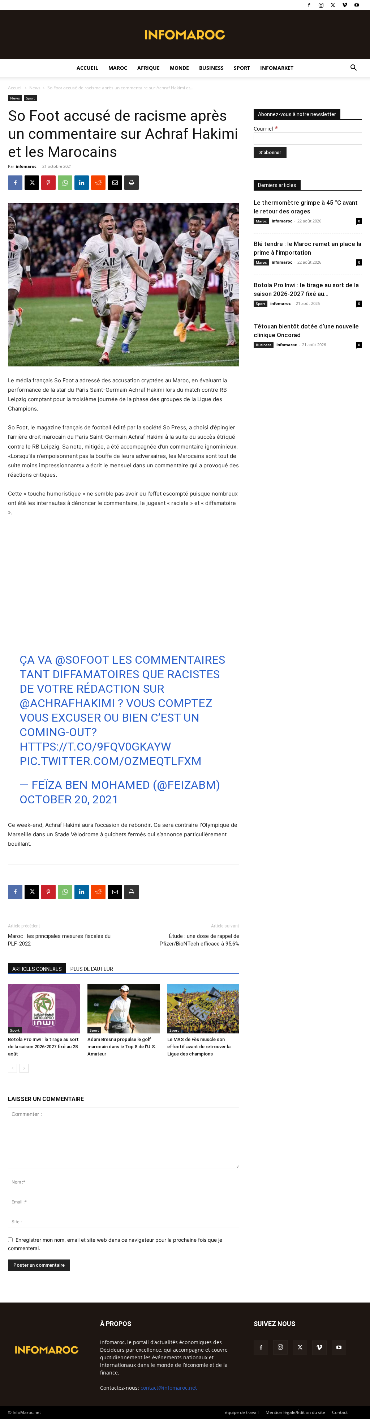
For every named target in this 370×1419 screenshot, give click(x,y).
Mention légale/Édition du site (295, 1412)
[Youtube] (356, 5)
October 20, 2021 (69, 799)
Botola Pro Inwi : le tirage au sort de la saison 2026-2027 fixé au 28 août (43, 1047)
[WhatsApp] (65, 182)
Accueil (87, 67)
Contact (340, 1412)
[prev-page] (12, 1068)
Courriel (266, 128)
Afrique (148, 67)
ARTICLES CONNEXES (37, 969)
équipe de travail (242, 1412)
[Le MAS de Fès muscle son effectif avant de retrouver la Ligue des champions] (203, 1008)
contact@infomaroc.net (169, 1387)
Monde (179, 67)
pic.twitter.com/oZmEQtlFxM (111, 761)
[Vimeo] (344, 5)
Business (211, 67)
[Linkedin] (81, 182)
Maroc (117, 67)
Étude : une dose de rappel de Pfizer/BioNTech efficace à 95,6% (199, 940)
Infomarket (276, 67)
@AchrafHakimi (67, 703)
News (34, 88)
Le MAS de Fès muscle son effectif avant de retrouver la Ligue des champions (199, 1047)
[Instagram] (320, 5)
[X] (332, 5)
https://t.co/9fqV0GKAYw (95, 746)
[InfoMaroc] (185, 34)
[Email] (115, 182)
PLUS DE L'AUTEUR (91, 969)
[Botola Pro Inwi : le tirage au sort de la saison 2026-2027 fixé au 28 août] (44, 1008)
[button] (353, 68)
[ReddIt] (98, 182)
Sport (242, 67)
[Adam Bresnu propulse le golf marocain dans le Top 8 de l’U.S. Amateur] (123, 1008)
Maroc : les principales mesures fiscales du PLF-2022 (59, 940)
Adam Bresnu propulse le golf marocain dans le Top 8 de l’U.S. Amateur (121, 1047)
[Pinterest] (48, 182)
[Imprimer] (131, 182)
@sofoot (82, 660)
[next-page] (24, 1068)
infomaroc (26, 166)
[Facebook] (309, 5)
